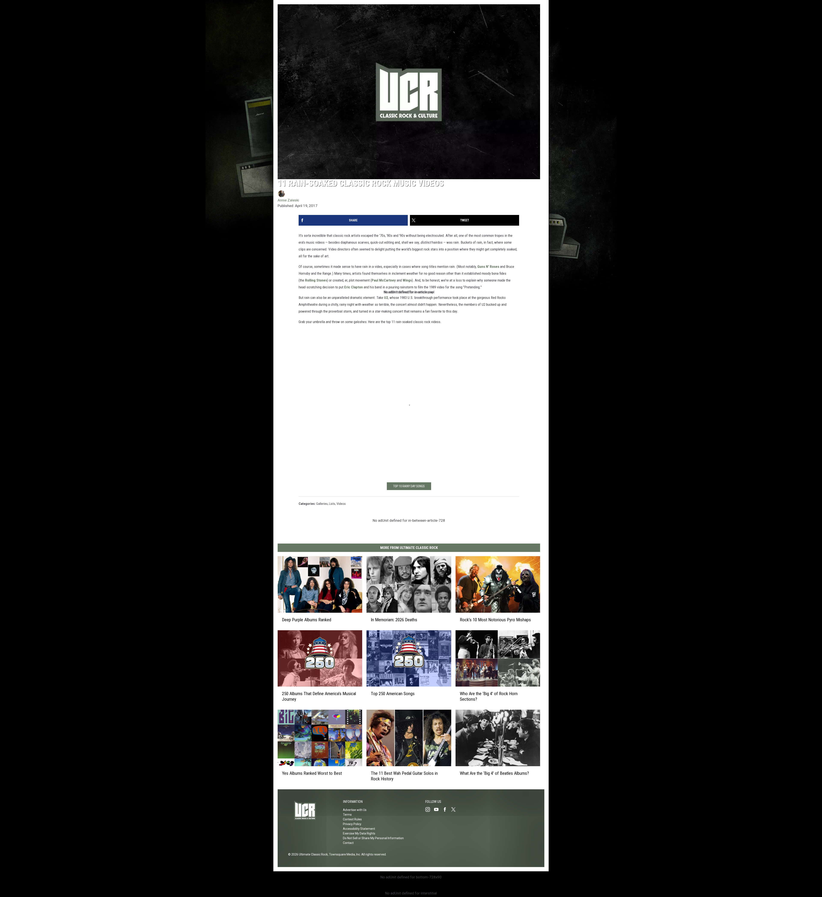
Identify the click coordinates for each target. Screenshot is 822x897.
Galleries (322, 503)
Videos (341, 503)
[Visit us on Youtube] (438, 809)
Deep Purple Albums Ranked (306, 619)
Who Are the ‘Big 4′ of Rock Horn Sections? (489, 696)
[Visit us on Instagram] (429, 809)
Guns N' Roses (488, 266)
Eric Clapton (353, 287)
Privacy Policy (352, 824)
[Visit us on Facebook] (446, 809)
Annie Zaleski (288, 200)
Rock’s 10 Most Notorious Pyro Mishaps (495, 619)
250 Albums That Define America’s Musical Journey (319, 696)
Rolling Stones (316, 280)
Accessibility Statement (359, 828)
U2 (386, 297)
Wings (407, 280)
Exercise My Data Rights (359, 833)
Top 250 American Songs (393, 693)
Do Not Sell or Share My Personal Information (373, 838)
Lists (332, 503)
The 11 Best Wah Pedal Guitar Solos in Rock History (404, 776)
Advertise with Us (354, 810)
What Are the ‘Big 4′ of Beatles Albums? (494, 773)
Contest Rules (352, 819)
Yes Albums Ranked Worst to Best (312, 773)
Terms (347, 814)
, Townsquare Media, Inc (344, 854)
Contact (348, 843)
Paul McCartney (384, 280)
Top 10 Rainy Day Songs (409, 486)
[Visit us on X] (455, 809)
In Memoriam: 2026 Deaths (394, 619)
